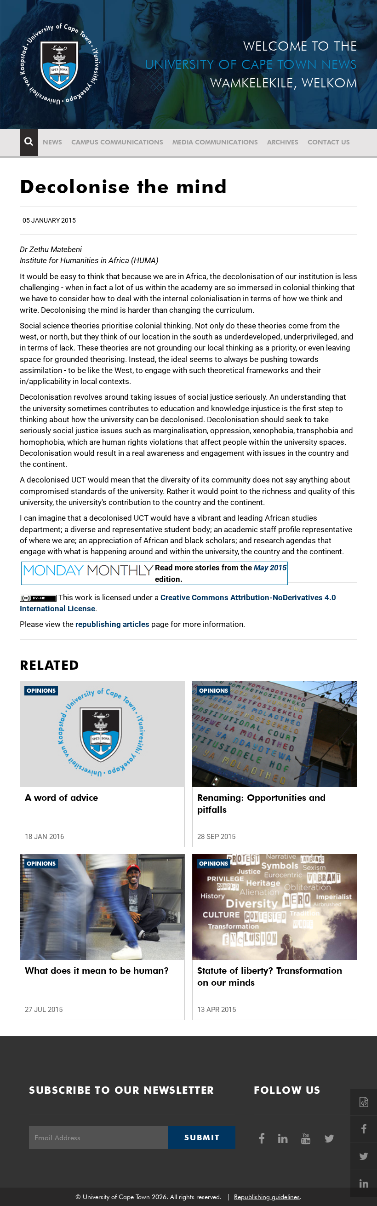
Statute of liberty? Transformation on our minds (269, 976)
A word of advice (61, 797)
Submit (201, 1137)
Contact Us (329, 142)
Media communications (215, 142)
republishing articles (112, 624)
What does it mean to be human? (97, 970)
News (52, 142)
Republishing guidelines (267, 1196)
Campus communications (117, 142)
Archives (282, 142)
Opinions (41, 690)
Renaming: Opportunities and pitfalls (261, 803)
